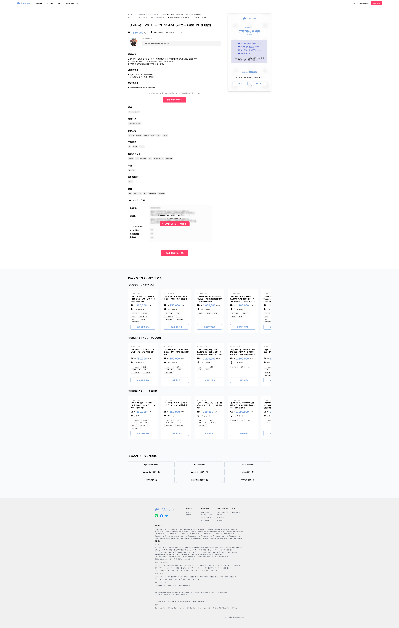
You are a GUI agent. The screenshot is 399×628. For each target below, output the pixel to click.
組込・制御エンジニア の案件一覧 (165, 559)
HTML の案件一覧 (161, 529)
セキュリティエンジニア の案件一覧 (221, 550)
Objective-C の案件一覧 (221, 536)
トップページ (131, 15)
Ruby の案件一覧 (176, 531)
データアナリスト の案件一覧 (183, 608)
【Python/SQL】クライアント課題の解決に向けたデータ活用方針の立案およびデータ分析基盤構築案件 (242, 352)
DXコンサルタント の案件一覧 (190, 579)
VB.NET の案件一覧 (210, 538)
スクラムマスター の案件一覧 (220, 568)
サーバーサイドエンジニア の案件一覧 (207, 552)
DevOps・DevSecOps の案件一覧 (165, 550)
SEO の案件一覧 (160, 601)
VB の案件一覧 (171, 538)
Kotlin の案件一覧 (235, 536)
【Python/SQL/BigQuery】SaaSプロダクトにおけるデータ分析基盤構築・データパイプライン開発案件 (242, 299)
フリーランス (220, 517)
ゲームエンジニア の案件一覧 (187, 557)
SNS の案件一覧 (171, 601)
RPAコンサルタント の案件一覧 (227, 577)
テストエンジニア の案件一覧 (197, 554)
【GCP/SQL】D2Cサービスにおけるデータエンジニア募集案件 (175, 297)
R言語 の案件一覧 (202, 531)
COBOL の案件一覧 (197, 538)
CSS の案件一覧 (173, 529)
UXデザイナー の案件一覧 (180, 595)
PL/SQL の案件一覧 (194, 536)
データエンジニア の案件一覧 (164, 608)
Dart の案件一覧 (217, 534)
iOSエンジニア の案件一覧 (183, 547)
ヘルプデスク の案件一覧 (183, 586)
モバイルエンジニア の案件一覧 (165, 547)
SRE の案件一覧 (237, 547)
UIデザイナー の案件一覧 (163, 595)
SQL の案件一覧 (182, 536)
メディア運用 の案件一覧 (200, 601)
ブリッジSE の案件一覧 (221, 557)
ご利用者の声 (236, 512)
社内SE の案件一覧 (161, 554)
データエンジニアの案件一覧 (156, 17)
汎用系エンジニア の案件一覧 (186, 559)
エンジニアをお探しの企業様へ (360, 3)
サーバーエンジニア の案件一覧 (165, 552)
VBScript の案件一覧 (183, 538)
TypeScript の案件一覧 (201, 529)
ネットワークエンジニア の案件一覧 (199, 550)
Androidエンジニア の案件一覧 (202, 547)
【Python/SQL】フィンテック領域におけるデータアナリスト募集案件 (176, 352)
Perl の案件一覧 (194, 534)
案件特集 (219, 520)
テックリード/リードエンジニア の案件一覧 (168, 565)
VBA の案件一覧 (160, 538)
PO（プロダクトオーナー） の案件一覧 (167, 570)
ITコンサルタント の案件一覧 (164, 577)
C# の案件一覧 (160, 536)
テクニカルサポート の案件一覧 (165, 586)
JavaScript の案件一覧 (186, 529)
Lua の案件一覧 (206, 534)
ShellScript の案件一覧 (236, 538)
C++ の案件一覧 (171, 536)
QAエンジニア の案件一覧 (215, 554)
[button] (199, 525)
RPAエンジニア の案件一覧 (205, 557)
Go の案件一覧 (160, 534)
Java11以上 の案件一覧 (162, 531)
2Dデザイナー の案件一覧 (182, 592)
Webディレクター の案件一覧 (189, 570)
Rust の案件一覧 (239, 531)
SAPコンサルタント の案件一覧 (207, 577)
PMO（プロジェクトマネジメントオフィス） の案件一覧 (224, 565)
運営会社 (188, 512)
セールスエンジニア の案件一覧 (178, 554)
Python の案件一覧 (189, 531)
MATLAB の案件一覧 (214, 531)
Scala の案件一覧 (171, 534)
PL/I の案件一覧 (222, 538)
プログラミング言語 (222, 512)
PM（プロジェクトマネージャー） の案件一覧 (169, 568)
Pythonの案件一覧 (153, 15)
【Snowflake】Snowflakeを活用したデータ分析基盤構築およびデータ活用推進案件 (209, 299)
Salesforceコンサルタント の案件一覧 (185, 577)
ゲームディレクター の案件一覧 (208, 570)
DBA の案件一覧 (181, 550)
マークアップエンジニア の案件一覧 (166, 557)
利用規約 (188, 515)
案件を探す (39, 3)
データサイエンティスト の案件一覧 (204, 608)
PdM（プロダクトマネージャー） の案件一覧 (197, 568)
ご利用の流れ (205, 512)
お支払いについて (206, 517)
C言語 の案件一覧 (229, 534)
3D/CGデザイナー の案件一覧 (200, 592)
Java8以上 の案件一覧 (231, 529)
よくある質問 (205, 520)
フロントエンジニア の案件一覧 (185, 552)
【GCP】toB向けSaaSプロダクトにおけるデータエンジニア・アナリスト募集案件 (143, 299)
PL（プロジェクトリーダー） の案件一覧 (194, 565)
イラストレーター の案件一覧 (164, 592)
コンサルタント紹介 (206, 515)
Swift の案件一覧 (207, 536)
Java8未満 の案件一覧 (216, 529)
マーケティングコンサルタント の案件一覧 (168, 579)
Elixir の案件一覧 (227, 531)
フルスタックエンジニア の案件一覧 (230, 552)
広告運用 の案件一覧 (184, 601)
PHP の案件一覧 (183, 534)
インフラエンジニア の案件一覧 (222, 547)
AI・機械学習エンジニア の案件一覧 (227, 608)
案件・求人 (220, 515)
